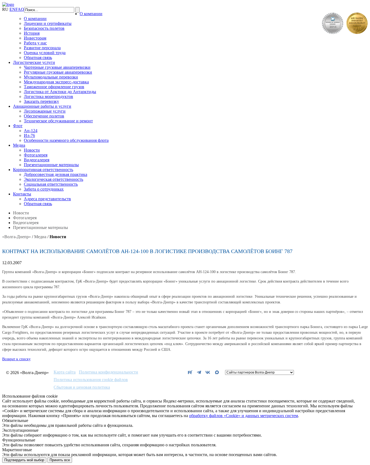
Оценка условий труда (45, 52)
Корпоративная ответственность (43, 169)
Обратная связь (38, 57)
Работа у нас (35, 43)
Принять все (60, 460)
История (32, 33)
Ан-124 (30, 130)
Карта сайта (65, 372)
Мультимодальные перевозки (51, 77)
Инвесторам (35, 38)
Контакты (22, 194)
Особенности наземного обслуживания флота (66, 140)
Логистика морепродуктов (48, 96)
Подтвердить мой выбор (24, 460)
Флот (17, 125)
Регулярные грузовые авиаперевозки (58, 72)
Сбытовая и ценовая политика (82, 387)
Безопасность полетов (44, 28)
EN (12, 9)
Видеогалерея (36, 160)
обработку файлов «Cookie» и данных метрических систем (243, 415)
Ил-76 (29, 135)
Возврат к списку (16, 359)
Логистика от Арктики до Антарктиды (60, 91)
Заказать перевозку (41, 101)
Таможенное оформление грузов (54, 86)
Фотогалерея (35, 155)
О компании (91, 13)
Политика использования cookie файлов (91, 380)
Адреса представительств (47, 199)
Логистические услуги (34, 62)
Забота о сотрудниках (44, 189)
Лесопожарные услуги (45, 111)
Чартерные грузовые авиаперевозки (57, 67)
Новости (32, 150)
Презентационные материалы (51, 164)
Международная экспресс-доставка (56, 82)
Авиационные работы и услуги (42, 106)
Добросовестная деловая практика (55, 174)
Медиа (19, 145)
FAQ (19, 9)
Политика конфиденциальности (108, 372)
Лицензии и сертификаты (48, 23)
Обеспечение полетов (44, 116)
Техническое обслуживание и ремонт (58, 121)
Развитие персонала (42, 47)
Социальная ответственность (51, 184)
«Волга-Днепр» (16, 236)
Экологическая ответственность (53, 179)
